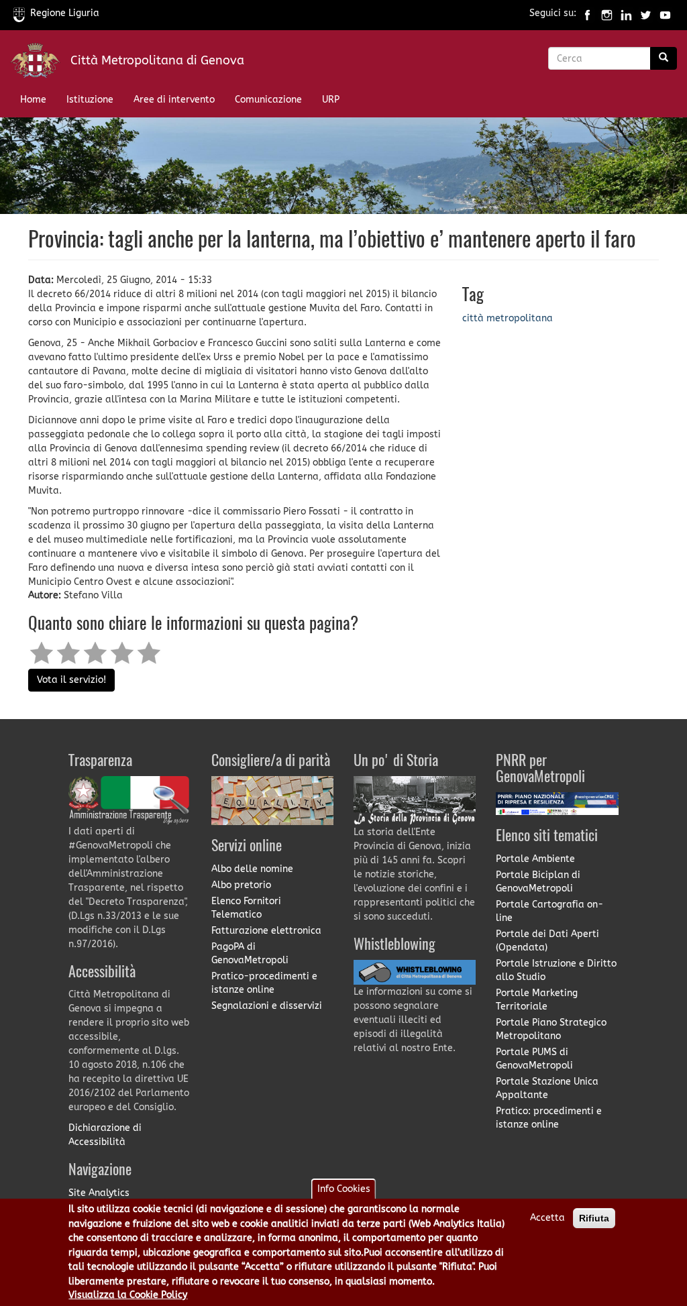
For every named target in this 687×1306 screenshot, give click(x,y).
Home (33, 99)
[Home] (40, 63)
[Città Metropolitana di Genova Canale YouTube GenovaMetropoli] (665, 13)
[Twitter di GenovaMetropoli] (645, 13)
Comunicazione (268, 99)
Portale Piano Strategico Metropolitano (551, 1029)
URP (330, 99)
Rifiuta (594, 1218)
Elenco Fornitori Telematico (246, 907)
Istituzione (89, 99)
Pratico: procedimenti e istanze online (549, 1117)
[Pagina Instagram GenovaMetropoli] (606, 13)
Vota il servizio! (71, 680)
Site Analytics (98, 1193)
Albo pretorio (241, 885)
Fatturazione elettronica (266, 930)
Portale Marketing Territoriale (537, 999)
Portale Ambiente (535, 859)
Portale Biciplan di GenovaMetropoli (538, 881)
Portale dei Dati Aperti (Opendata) (547, 940)
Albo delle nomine (252, 869)
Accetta (547, 1217)
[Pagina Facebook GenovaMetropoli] (587, 13)
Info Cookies (343, 1189)
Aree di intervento (174, 99)
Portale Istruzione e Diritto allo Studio (556, 970)
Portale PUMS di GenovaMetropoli (534, 1058)
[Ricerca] (663, 58)
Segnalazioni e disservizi (266, 1006)
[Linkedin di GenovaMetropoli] (626, 13)
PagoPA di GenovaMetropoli (249, 953)
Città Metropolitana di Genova (157, 60)
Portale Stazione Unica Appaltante (547, 1088)
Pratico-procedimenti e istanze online (264, 983)
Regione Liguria (64, 13)
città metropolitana (507, 318)
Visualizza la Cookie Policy (127, 1295)
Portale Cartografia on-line (549, 911)
